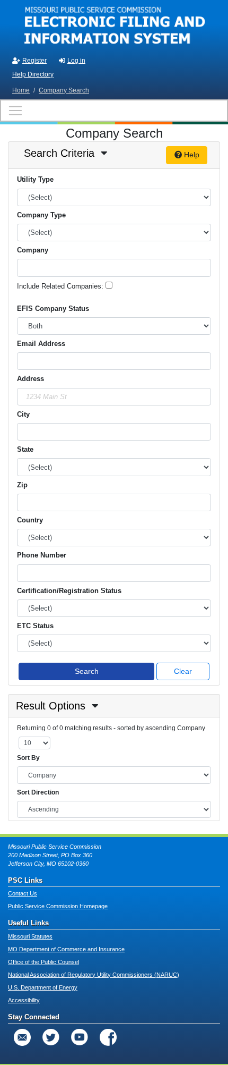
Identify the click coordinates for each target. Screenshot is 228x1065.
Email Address (41, 344)
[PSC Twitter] (50, 1037)
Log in (76, 60)
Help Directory (33, 74)
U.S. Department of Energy (42, 987)
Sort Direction (38, 792)
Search (87, 671)
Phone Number (41, 555)
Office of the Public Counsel (43, 962)
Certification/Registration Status (69, 591)
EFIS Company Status (53, 308)
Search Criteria (59, 153)
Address (30, 379)
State (25, 449)
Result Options (50, 706)
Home (21, 90)
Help (190, 154)
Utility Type (35, 179)
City (23, 414)
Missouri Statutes (30, 936)
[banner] (114, 25)
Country (30, 520)
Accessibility (24, 1000)
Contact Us (22, 893)
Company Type (41, 215)
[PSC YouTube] (79, 1037)
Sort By (28, 758)
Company (32, 250)
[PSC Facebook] (108, 1037)
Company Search (64, 90)
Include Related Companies (59, 286)
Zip (22, 485)
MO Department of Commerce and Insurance (66, 949)
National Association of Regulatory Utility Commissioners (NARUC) (93, 974)
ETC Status (35, 626)
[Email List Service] (22, 1037)
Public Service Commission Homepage (58, 906)
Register (34, 60)
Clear (183, 671)
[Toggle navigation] (114, 110)
